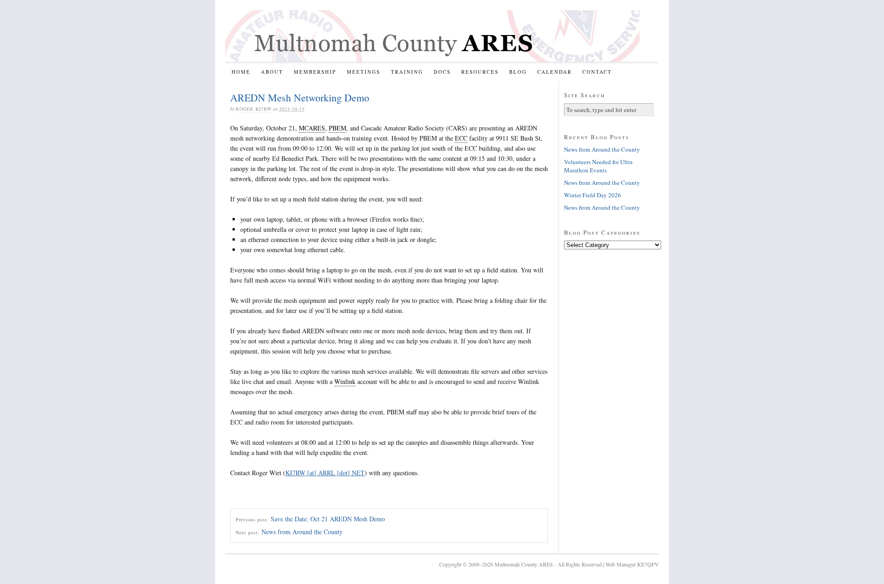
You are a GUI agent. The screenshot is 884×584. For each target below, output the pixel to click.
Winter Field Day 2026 (592, 195)
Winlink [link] (344, 381)
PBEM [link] (337, 128)
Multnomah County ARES (432, 36)
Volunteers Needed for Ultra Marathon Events (598, 166)
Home (241, 71)
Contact (597, 71)
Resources (480, 71)
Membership (315, 71)
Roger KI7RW (254, 109)
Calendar (554, 71)
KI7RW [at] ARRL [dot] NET (325, 472)
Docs (442, 71)
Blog (518, 71)
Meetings (363, 71)
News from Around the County (302, 531)
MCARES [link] (312, 128)
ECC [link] (461, 138)
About (272, 71)
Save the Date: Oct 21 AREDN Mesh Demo (328, 518)
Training (407, 71)
